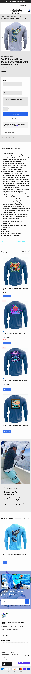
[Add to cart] (5, 562)
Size (4, 89)
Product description (7, 148)
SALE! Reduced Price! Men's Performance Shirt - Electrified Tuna (15, 555)
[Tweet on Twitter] (10, 137)
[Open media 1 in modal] (15, 36)
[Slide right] (28, 37)
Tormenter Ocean (7, 56)
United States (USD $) (22, 5)
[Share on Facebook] (6, 137)
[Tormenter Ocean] (4, 618)
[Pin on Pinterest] (13, 137)
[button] (2, 10)
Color (4, 80)
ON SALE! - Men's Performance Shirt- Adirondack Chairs (15, 289)
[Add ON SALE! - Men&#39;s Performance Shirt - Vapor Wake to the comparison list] (27, 343)
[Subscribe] (27, 601)
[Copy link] (21, 137)
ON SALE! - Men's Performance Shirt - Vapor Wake (14, 334)
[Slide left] (2, 37)
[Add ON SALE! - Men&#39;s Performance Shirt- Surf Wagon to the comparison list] (27, 432)
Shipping (3, 75)
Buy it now (15, 119)
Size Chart (17, 148)
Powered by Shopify (20, 671)
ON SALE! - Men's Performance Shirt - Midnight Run (15, 381)
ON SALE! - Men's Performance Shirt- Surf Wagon (15, 425)
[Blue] (3, 331)
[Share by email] (17, 138)
